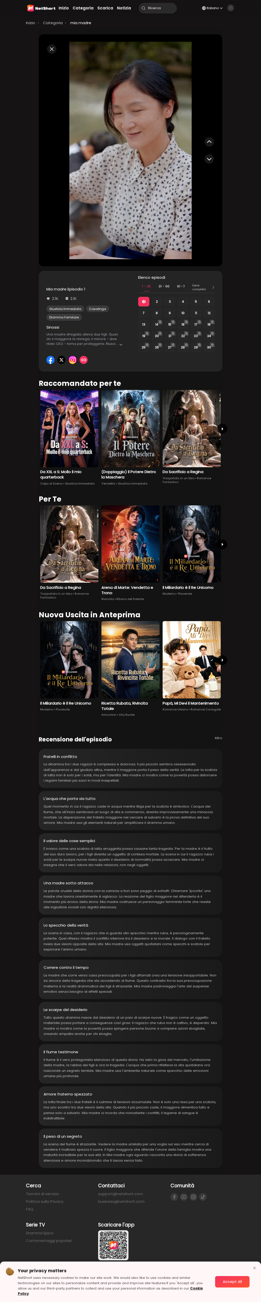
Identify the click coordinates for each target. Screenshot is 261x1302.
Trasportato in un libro (178, 478)
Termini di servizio (42, 1193)
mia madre (80, 22)
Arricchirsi (108, 715)
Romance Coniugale (206, 709)
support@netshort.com (120, 1193)
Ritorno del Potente (130, 599)
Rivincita (107, 599)
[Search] (143, 8)
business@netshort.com (121, 1201)
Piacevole (185, 594)
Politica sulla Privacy (44, 1201)
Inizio (30, 22)
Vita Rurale (127, 715)
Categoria (53, 22)
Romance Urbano (175, 709)
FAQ (29, 1209)
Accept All (232, 1281)
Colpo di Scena (51, 483)
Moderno (169, 594)
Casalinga (97, 309)
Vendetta (108, 483)
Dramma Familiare (64, 317)
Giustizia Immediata (65, 309)
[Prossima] (222, 429)
